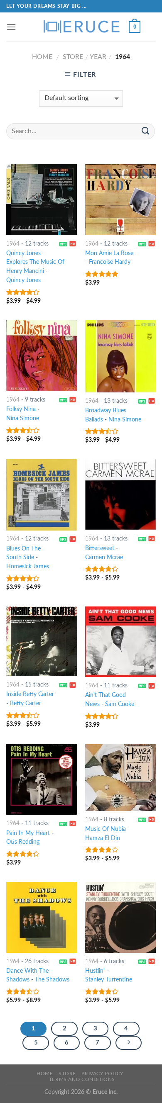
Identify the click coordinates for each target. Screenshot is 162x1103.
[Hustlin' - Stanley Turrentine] (120, 917)
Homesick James (27, 567)
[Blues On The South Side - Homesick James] (41, 494)
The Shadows (52, 980)
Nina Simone (22, 418)
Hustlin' (95, 971)
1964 (13, 244)
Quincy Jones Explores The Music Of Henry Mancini (35, 263)
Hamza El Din (102, 838)
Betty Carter (25, 703)
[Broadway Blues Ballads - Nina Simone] (120, 356)
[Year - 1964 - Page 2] (128, 1043)
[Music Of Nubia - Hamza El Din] (120, 777)
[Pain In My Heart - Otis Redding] (41, 779)
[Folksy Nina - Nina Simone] (41, 355)
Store (73, 57)
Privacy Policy (102, 1073)
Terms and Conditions (82, 1079)
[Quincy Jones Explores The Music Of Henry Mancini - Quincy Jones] (41, 199)
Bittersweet (99, 548)
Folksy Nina (21, 409)
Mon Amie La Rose (109, 253)
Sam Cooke (119, 704)
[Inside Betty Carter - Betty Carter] (41, 641)
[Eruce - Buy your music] (81, 27)
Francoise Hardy (109, 262)
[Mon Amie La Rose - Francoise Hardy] (120, 199)
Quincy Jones (23, 280)
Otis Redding (22, 842)
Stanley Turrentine (108, 980)
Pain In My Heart (28, 833)
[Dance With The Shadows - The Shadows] (41, 917)
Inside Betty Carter (30, 694)
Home (42, 57)
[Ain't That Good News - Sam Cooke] (120, 641)
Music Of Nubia (105, 829)
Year (98, 57)
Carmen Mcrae (104, 557)
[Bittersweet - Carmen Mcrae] (120, 494)
